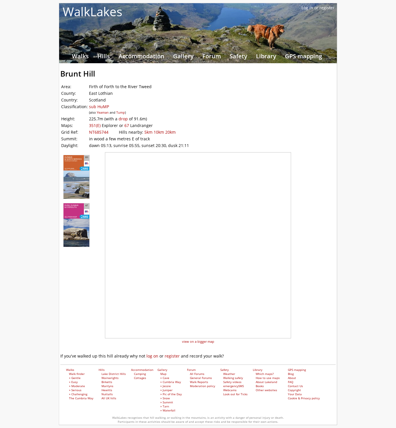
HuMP (103, 106)
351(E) (95, 125)
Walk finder (77, 374)
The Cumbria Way (81, 398)
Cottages (140, 378)
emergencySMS (233, 386)
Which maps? (265, 374)
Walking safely (233, 378)
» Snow (165, 398)
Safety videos (232, 382)
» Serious (75, 390)
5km (148, 132)
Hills (103, 56)
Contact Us (295, 386)
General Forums (201, 378)
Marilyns (107, 386)
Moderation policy (202, 386)
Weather (229, 374)
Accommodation (141, 56)
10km (159, 132)
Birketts (106, 382)
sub (92, 106)
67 (126, 125)
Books (260, 386)
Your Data (295, 394)
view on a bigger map (198, 341)
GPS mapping (303, 56)
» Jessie (165, 386)
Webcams (230, 390)
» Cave (164, 378)
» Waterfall (167, 410)
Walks (80, 56)
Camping (140, 374)
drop (123, 118)
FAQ (290, 382)
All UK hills (108, 398)
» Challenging (78, 394)
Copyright (294, 390)
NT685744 (98, 132)
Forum (211, 56)
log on (152, 356)
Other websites (266, 390)
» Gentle (75, 378)
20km (170, 132)
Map (163, 374)
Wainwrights (110, 378)
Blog (291, 374)
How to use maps (268, 378)
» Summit (166, 402)
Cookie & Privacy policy (304, 398)
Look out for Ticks (235, 394)
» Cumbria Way (170, 382)
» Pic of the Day (171, 394)
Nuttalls (107, 394)
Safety (238, 56)
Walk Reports (199, 382)
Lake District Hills (113, 374)
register (172, 356)
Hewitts (106, 390)
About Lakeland (266, 382)
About (292, 378)
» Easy (73, 382)
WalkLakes (92, 11)
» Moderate (77, 386)
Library (266, 56)
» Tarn (164, 406)
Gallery (183, 56)
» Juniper (166, 390)
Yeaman (103, 112)
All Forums (197, 374)
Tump (120, 112)
